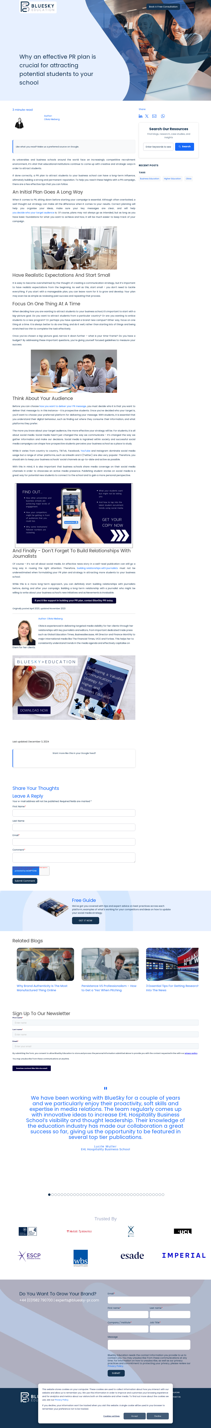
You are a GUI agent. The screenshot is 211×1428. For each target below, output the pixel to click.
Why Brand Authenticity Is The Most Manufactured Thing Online (42, 988)
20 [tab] (109, 1194)
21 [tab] (112, 1194)
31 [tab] (144, 1194)
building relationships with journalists (97, 568)
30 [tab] (141, 1194)
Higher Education (172, 178)
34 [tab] (153, 1194)
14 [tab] (90, 1194)
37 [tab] (163, 1194)
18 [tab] (103, 1194)
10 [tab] (78, 1194)
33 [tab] (150, 1194)
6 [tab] (65, 1194)
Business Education (149, 178)
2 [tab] (52, 1194)
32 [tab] (147, 1194)
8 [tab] (71, 1194)
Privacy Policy (61, 1399)
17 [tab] (100, 1194)
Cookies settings (111, 1416)
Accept (134, 1416)
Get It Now (85, 920)
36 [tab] (160, 1194)
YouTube (85, 450)
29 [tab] (138, 1194)
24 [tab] (122, 1194)
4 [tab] (59, 1194)
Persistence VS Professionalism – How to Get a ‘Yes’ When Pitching (109, 988)
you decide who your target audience (33, 212)
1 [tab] (49, 1194)
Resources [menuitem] (174, 1392)
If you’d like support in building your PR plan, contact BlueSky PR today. (74, 600)
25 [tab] (125, 1194)
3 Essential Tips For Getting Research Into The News (172, 988)
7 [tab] (68, 1194)
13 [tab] (87, 1194)
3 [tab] (55, 1194)
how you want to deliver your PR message (62, 406)
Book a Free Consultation (163, 6)
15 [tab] (93, 1194)
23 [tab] (119, 1194)
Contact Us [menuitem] (175, 1396)
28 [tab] (134, 1194)
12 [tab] (84, 1194)
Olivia (188, 178)
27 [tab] (131, 1194)
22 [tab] (115, 1194)
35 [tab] (156, 1194)
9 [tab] (74, 1194)
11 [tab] (81, 1194)
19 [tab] (106, 1194)
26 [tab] (128, 1194)
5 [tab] (62, 1194)
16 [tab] (96, 1194)
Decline (157, 1416)
